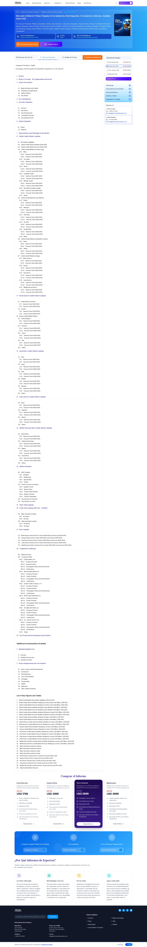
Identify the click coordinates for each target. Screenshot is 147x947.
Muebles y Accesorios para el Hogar (51, 12)
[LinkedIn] (131, 910)
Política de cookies (47, 944)
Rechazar (120, 944)
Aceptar (129, 944)
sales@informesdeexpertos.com (117, 113)
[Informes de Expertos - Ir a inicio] (18, 3)
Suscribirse (52, 916)
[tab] (24, 57)
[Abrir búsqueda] (116, 3)
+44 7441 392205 (112, 119)
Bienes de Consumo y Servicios (30, 12)
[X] (127, 910)
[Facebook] (120, 910)
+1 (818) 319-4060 (112, 111)
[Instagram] (123, 910)
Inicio (17, 12)
